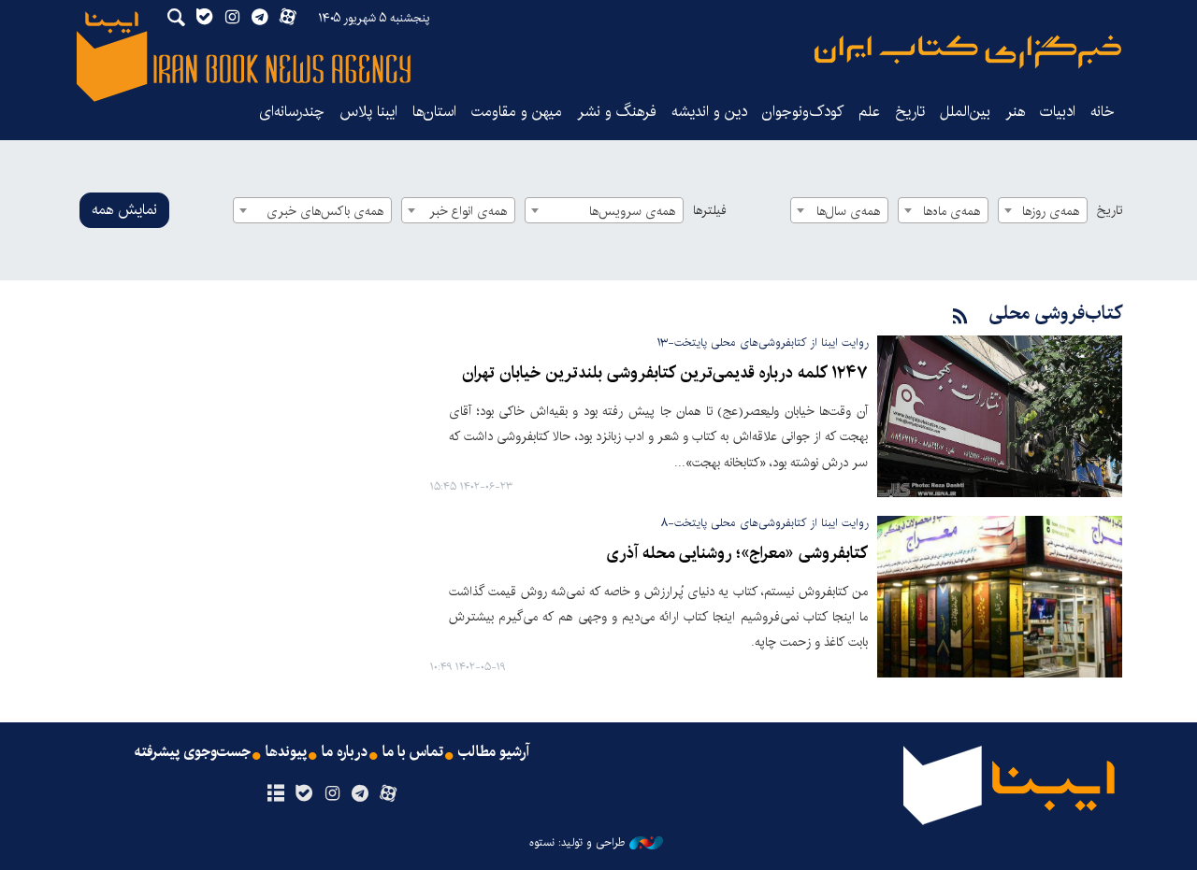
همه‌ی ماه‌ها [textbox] (951, 211)
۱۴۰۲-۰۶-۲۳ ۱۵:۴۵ (471, 487)
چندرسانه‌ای (291, 111)
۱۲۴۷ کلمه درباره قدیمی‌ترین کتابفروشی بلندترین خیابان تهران (665, 373)
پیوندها (286, 752)
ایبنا (968, 52)
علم (869, 111)
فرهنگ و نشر (616, 111)
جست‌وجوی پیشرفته (193, 752)
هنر (1015, 111)
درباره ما (345, 752)
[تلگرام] (360, 794)
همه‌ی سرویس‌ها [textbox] (632, 211)
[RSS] (960, 317)
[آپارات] (388, 794)
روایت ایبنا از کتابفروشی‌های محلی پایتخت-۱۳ (762, 342)
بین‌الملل (965, 111)
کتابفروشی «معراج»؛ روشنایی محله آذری (737, 553)
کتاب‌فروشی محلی (1055, 313)
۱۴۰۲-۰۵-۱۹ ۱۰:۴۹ (467, 668)
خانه (1102, 111)
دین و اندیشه (709, 111)
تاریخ (1109, 210)
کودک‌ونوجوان (803, 111)
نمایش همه (124, 209)
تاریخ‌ (910, 111)
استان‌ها (434, 111)
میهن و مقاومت (516, 111)
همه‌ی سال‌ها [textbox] (848, 211)
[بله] (303, 794)
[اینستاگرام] (331, 794)
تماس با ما (412, 752)
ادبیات (1057, 111)
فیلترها (710, 210)
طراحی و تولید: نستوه (577, 842)
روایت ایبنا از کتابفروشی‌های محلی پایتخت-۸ (764, 523)
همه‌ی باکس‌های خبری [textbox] (325, 211)
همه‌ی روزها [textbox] (1050, 211)
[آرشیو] (275, 794)
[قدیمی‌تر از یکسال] (999, 416)
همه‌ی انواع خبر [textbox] (468, 211)
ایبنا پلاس (368, 111)
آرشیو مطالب (493, 752)
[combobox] (1043, 210)
